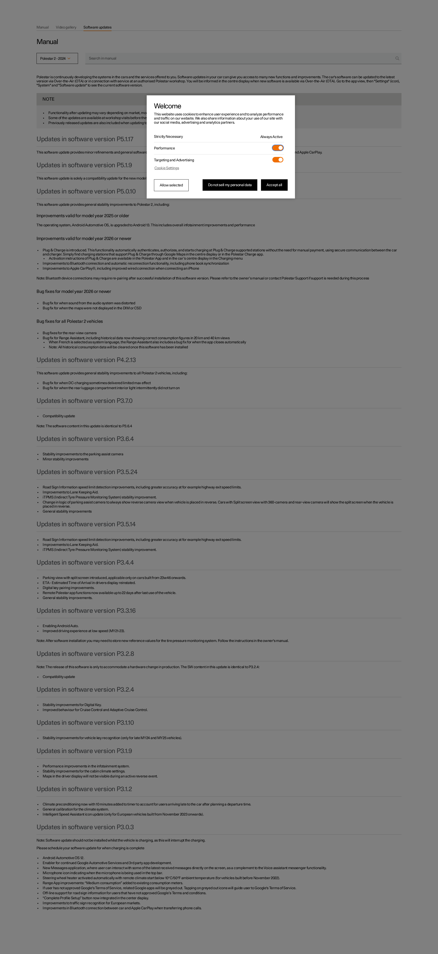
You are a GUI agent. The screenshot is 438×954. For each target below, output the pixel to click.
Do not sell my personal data (230, 185)
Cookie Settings (166, 168)
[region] (221, 146)
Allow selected (171, 185)
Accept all (274, 185)
